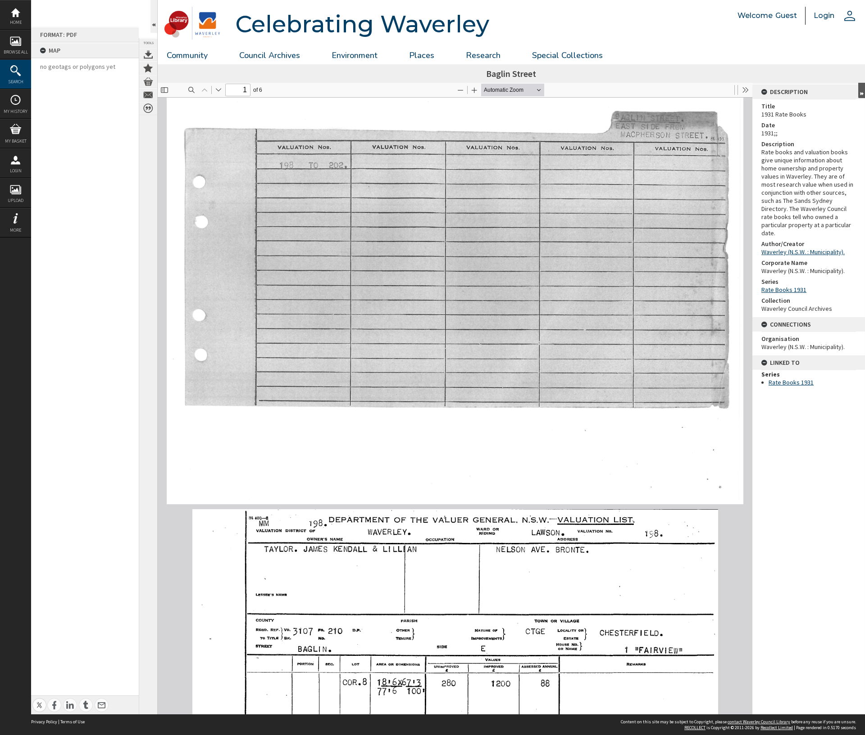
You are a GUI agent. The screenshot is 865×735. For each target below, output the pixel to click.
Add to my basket (148, 81)
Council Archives (269, 55)
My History (15, 111)
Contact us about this (148, 95)
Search (15, 82)
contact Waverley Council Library (759, 722)
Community (187, 55)
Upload (15, 200)
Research (483, 55)
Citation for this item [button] (148, 108)
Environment (355, 55)
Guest (786, 15)
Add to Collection (148, 68)
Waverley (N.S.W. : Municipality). (803, 252)
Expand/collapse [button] (861, 90)
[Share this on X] (39, 700)
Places (421, 55)
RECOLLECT (695, 728)
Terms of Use (72, 722)
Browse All (16, 52)
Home (16, 22)
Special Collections (567, 55)
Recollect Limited (776, 728)
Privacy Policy (44, 722)
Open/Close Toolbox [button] (153, 16)
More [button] (15, 230)
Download (148, 54)
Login (16, 171)
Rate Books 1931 (783, 290)
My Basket (16, 141)
